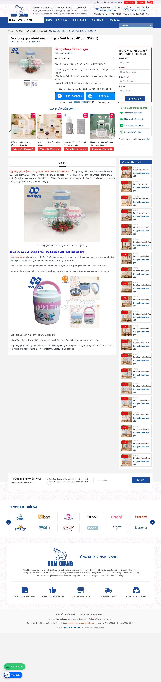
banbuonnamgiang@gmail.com (81, 623)
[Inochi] (93, 528)
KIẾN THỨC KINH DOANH (91, 614)
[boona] (141, 528)
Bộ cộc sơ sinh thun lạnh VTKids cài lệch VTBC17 (141, 415)
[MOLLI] (44, 528)
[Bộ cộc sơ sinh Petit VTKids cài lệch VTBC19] (126, 388)
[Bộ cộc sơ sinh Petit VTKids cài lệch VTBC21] (126, 359)
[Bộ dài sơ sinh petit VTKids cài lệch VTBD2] (126, 215)
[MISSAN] (44, 516)
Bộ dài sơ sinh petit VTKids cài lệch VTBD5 (141, 170)
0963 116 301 (137, 10)
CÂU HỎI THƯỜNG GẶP (66, 614)
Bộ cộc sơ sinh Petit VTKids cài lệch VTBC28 (141, 256)
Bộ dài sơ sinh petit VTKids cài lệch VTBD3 (141, 199)
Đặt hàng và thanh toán (134, 125)
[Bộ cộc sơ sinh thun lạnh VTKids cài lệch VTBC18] (126, 402)
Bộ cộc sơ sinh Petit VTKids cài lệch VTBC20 (141, 371)
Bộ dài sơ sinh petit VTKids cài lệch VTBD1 (141, 227)
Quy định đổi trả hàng (133, 132)
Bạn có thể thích (131, 162)
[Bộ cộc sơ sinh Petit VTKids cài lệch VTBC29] (126, 244)
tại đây (147, 139)
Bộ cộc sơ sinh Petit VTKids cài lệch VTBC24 (141, 314)
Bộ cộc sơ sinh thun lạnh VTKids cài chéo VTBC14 (141, 458)
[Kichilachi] (68, 516)
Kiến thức (98, 20)
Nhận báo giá (134, 99)
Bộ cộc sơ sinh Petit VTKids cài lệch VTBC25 (141, 299)
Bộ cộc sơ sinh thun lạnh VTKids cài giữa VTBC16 (142, 429)
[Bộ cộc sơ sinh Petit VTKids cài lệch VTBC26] (126, 287)
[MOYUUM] (93, 516)
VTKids (136, 167)
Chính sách (80, 20)
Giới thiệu (62, 20)
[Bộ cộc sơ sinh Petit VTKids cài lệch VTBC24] (126, 316)
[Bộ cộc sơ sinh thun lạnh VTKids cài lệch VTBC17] (126, 416)
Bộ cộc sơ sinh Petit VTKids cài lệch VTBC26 (141, 285)
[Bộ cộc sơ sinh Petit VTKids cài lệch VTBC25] (126, 301)
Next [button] (115, 132)
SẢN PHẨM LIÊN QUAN (62, 108)
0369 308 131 (108, 10)
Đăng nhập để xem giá (71, 49)
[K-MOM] (68, 528)
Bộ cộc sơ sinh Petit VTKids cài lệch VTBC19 (141, 386)
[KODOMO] (20, 528)
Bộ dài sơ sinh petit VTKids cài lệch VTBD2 (141, 213)
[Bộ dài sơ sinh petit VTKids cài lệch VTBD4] (126, 186)
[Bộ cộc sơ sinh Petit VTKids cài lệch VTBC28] (126, 258)
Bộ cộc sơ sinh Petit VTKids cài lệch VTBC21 (141, 357)
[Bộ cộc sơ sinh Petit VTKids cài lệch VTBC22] (126, 344)
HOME (49, 20)
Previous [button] (10, 132)
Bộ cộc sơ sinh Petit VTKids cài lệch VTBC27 (141, 271)
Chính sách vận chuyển (134, 119)
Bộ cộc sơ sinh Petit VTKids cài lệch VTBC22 (141, 343)
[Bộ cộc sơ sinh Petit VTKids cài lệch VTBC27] (126, 272)
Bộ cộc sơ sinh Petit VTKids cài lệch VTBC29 (141, 242)
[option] (30, 63)
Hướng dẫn (115, 20)
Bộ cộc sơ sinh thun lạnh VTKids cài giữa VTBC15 (142, 443)
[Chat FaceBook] (70, 96)
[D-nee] (20, 516)
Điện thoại (124, 77)
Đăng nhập (129, 2)
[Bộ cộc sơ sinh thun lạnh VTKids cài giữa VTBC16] (126, 431)
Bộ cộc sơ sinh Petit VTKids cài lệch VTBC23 (141, 328)
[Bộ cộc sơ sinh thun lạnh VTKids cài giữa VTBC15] (126, 445)
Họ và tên (124, 58)
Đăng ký (140, 2)
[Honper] (117, 528)
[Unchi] (117, 516)
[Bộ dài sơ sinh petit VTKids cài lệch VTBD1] (126, 229)
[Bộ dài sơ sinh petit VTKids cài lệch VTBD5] (126, 172)
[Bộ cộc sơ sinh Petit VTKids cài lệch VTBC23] (126, 330)
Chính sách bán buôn (133, 113)
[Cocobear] (141, 516)
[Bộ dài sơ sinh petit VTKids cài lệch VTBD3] (126, 200)
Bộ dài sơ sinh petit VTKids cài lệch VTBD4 (141, 184)
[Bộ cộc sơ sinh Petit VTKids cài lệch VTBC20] (126, 373)
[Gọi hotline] (7, 666)
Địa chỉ (122, 86)
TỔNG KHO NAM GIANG (71, 628)
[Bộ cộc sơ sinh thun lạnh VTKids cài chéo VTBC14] (126, 460)
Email (122, 68)
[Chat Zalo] (100, 96)
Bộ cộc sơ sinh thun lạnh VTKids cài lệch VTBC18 (141, 400)
